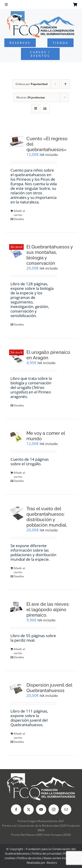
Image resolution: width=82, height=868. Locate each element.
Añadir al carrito (19, 213)
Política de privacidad (46, 853)
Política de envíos (29, 858)
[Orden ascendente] (65, 84)
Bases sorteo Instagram (60, 858)
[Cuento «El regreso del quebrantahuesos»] (16, 141)
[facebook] (16, 809)
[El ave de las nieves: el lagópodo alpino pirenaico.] (16, 607)
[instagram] (54, 809)
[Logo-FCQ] (41, 13)
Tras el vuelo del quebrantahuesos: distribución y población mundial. (46, 517)
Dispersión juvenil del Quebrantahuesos (49, 687)
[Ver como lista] (44, 108)
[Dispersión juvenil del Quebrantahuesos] (16, 688)
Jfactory (51, 862)
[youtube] (41, 809)
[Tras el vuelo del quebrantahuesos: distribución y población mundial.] (16, 513)
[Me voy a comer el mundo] (16, 436)
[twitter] (28, 809)
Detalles (19, 219)
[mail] (66, 809)
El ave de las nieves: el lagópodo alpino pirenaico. (47, 609)
